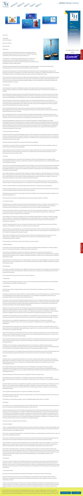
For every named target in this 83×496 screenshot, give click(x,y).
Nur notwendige (66, 492)
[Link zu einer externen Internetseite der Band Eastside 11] (72, 57)
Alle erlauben (76, 492)
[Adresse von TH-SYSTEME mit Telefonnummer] (72, 30)
